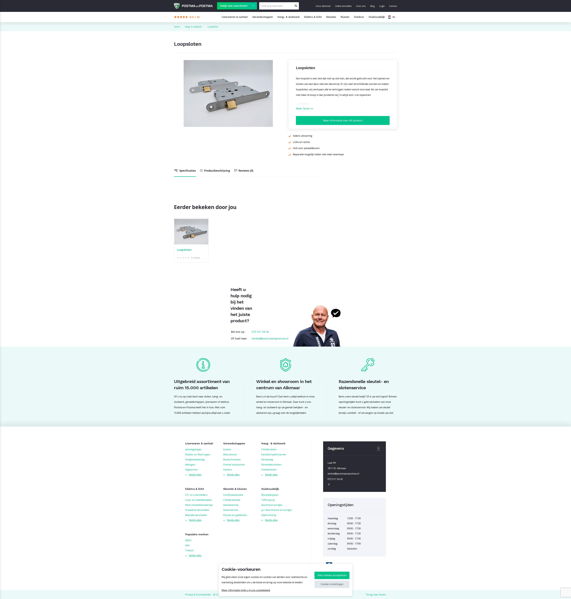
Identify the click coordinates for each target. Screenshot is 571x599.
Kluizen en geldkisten (235, 515)
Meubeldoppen (269, 494)
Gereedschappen (262, 16)
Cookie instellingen (331, 584)
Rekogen (190, 464)
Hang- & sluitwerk (288, 16)
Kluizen (345, 16)
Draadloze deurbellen (197, 510)
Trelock (189, 550)
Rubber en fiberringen (197, 454)
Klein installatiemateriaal (199, 505)
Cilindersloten (269, 449)
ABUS (188, 540)
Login (382, 5)
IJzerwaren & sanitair (235, 16)
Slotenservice (230, 510)
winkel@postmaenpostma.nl (270, 338)
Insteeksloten (269, 469)
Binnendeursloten (271, 464)
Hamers (227, 469)
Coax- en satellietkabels (198, 500)
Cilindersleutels (231, 500)
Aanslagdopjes (193, 449)
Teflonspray (268, 500)
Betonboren (230, 454)
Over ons (361, 5)
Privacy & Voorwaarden (198, 594)
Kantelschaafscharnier (273, 454)
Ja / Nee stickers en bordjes (276, 510)
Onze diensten (323, 5)
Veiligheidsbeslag (195, 459)
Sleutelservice (231, 505)
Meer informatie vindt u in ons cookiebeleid (246, 590)
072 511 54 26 (260, 332)
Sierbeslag (267, 459)
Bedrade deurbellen (196, 515)
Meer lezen (303, 108)
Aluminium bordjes (271, 505)
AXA (187, 545)
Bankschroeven (232, 459)
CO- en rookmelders (196, 494)
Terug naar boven (375, 594)
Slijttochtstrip (268, 515)
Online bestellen (343, 5)
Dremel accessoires (234, 464)
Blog (372, 5)
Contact (393, 5)
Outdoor (359, 16)
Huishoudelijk (377, 16)
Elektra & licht (313, 16)
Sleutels (331, 16)
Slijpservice (191, 469)
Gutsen (227, 449)
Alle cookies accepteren (332, 575)
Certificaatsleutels (233, 494)
